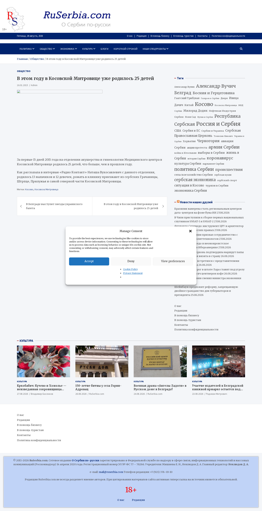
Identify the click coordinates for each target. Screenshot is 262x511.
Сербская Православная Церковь (207, 133)
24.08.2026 (139, 393)
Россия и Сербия (218, 124)
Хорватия (189, 141)
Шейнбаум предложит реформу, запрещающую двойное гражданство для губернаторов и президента (206, 291)
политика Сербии (194, 169)
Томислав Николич (223, 136)
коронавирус (220, 158)
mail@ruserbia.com (111, 472)
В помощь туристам (183, 35)
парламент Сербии (213, 163)
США (177, 130)
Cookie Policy (130, 269)
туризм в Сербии (217, 185)
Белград (182, 92)
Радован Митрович (216, 393)
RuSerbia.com (96, 393)
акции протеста (197, 147)
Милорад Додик (195, 110)
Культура (87, 48)
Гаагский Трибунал (186, 98)
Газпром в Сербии (210, 98)
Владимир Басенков (42, 393)
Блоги (104, 48)
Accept (89, 261)
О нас (130, 35)
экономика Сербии (190, 190)
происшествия (229, 169)
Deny (131, 261)
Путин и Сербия (205, 117)
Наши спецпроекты (154, 48)
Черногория (208, 141)
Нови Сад (190, 117)
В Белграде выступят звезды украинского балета (54, 206)
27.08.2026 (22, 393)
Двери (224, 98)
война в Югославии (185, 153)
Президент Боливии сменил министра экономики (207, 278)
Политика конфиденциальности (228, 35)
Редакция (142, 35)
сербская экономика (195, 179)
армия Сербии (224, 147)
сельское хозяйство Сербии (193, 174)
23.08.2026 (197, 393)
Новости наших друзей (196, 202)
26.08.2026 (80, 393)
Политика (26, 48)
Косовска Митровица (46, 189)
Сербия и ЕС (191, 130)
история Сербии (196, 158)
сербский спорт (227, 180)
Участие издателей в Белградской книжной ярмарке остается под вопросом (217, 389)
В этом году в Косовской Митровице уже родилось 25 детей (131, 206)
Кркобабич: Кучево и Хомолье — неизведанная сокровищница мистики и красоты (41, 389)
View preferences (173, 261)
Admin (34, 85)
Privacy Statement (133, 273)
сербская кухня (222, 174)
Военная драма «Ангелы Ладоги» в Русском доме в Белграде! (160, 387)
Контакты (203, 35)
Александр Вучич (216, 86)
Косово (29, 189)
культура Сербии (187, 163)
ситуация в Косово (189, 185)
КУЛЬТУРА (26, 341)
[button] (191, 231)
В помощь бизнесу (160, 35)
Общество (46, 48)
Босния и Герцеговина (214, 93)
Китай (189, 105)
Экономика (67, 48)
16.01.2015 (22, 85)
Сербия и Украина (212, 130)
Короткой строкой (125, 48)
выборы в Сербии (211, 152)
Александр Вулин (184, 86)
